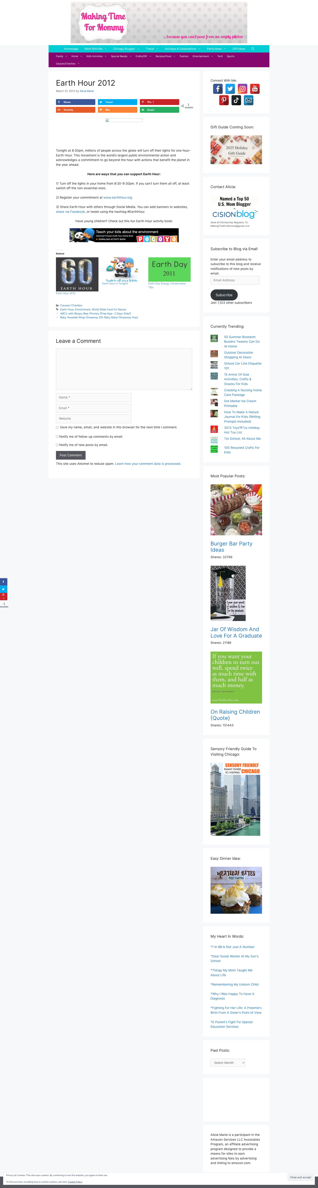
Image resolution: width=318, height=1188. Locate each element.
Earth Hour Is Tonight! (115, 283)
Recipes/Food (163, 56)
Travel (150, 48)
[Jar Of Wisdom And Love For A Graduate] (236, 594)
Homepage (71, 48)
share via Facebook (70, 212)
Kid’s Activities (94, 56)
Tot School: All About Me (242, 438)
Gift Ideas (239, 48)
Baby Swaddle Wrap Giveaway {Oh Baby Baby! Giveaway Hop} (99, 317)
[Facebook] (218, 89)
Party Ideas (214, 48)
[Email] (248, 100)
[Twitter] (230, 89)
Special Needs (119, 56)
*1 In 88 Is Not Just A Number (233, 947)
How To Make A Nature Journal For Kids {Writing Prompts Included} (242, 416)
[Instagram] (242, 89)
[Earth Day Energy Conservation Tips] (169, 269)
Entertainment (201, 56)
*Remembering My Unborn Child (235, 984)
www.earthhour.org (117, 197)
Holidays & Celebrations (180, 48)
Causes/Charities (65, 63)
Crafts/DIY (141, 56)
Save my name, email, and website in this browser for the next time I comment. (118, 427)
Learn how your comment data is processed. (148, 464)
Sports (230, 56)
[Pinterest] (224, 100)
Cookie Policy (75, 1181)
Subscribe (224, 295)
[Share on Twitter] (3, 589)
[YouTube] (255, 89)
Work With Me (93, 48)
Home (74, 56)
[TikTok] (236, 100)
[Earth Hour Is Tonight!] (123, 269)
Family (59, 56)
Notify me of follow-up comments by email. (91, 436)
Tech (220, 56)
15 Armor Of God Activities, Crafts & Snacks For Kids (237, 379)
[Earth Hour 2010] (77, 274)
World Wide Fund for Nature (109, 309)
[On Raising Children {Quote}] (236, 678)
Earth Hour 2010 (65, 293)
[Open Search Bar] (252, 49)
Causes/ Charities (71, 305)
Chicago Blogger (124, 48)
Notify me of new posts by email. (83, 445)
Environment (82, 309)
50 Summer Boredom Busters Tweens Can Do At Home (242, 341)
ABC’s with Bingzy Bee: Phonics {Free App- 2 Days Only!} (95, 313)
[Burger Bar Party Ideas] (236, 510)
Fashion (184, 56)
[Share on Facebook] (3, 581)
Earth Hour (66, 309)
